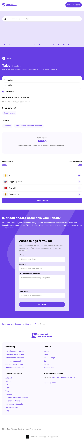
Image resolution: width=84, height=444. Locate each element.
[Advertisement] (42, 26)
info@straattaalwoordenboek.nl (64, 378)
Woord (22, 255)
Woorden (28, 324)
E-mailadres (24, 291)
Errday (39, 429)
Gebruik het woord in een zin (29, 273)
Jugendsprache (50, 382)
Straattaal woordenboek (12, 324)
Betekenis (23, 264)
